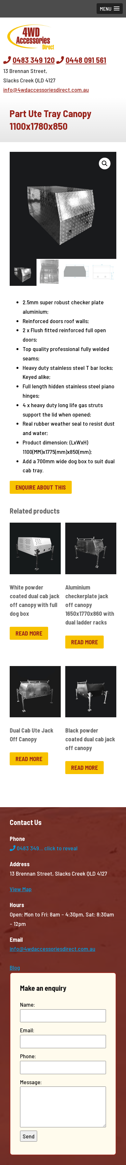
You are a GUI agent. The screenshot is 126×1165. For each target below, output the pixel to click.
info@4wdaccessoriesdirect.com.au (46, 89)
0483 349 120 (34, 60)
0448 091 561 (86, 60)
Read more (29, 633)
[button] (110, 8)
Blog (15, 967)
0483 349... (47, 848)
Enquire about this (41, 487)
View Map (21, 888)
